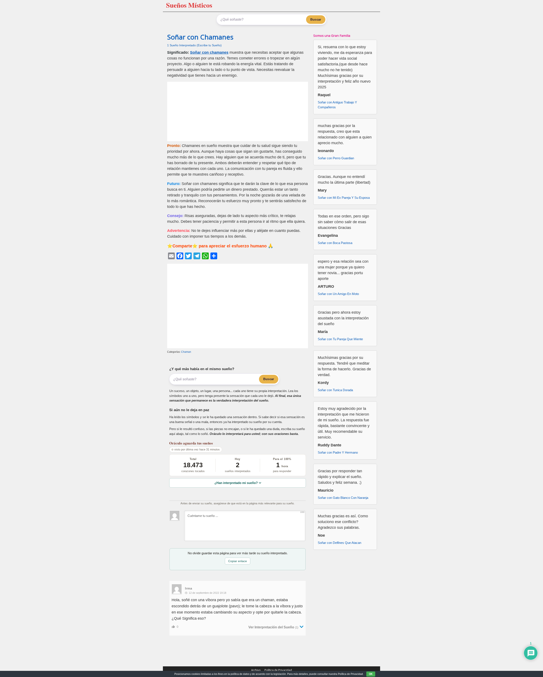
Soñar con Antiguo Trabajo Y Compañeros (337, 104)
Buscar (315, 19)
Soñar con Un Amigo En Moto (338, 294)
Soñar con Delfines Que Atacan (339, 542)
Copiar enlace (237, 561)
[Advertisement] (237, 111)
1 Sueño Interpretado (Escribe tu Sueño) (194, 45)
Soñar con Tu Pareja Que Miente (340, 339)
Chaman (186, 351)
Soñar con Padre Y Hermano (338, 452)
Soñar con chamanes (209, 52)
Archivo (256, 670)
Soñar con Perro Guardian (336, 158)
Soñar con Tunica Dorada (335, 390)
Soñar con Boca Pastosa (335, 243)
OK (371, 674)
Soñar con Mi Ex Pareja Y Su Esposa (344, 197)
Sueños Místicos (189, 5)
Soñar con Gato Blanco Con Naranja (343, 497)
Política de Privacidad (278, 670)
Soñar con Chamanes (200, 36)
